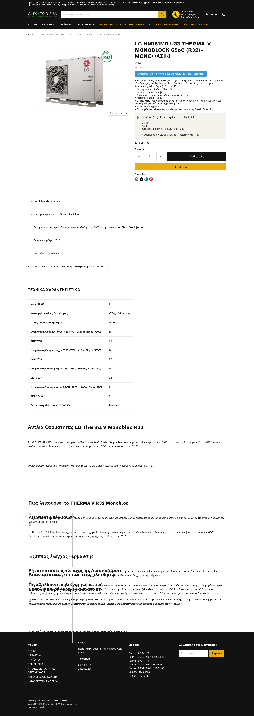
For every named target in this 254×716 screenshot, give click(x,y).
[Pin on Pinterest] (151, 179)
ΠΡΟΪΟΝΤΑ (65, 24)
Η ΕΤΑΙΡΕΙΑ (48, 24)
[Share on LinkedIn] (146, 179)
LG (140, 62)
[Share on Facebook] (136, 179)
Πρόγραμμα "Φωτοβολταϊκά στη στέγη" (97, 5)
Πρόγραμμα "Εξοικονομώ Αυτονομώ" (45, 2)
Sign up (217, 653)
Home (31, 34)
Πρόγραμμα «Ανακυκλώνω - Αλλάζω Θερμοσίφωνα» (52, 5)
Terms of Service (60, 701)
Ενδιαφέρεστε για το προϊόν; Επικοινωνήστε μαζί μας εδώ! (171, 73)
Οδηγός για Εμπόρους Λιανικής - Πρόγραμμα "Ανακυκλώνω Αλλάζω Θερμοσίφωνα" (148, 2)
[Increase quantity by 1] (160, 156)
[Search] (162, 14)
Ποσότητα (140, 149)
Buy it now (180, 167)
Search (31, 701)
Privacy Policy (43, 701)
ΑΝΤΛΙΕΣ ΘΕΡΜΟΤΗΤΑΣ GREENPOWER (121, 24)
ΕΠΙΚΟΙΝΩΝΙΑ (86, 24)
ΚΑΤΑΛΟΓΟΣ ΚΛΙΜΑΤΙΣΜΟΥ (200, 24)
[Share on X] (141, 179)
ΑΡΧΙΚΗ (32, 24)
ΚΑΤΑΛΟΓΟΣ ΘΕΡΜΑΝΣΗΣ (164, 24)
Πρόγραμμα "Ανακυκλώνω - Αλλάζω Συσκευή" (86, 2)
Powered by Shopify (36, 707)
